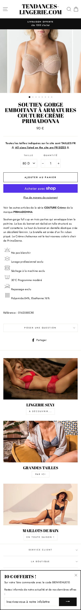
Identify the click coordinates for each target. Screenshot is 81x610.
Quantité (51, 155)
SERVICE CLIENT (40, 549)
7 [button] (49, 97)
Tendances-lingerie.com (40, 9)
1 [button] (30, 97)
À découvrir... (40, 411)
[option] (40, 23)
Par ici (40, 474)
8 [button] (52, 97)
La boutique (40, 561)
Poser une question (40, 327)
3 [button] (36, 97)
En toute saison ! (40, 537)
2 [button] (33, 97)
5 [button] (43, 97)
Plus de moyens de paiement (40, 197)
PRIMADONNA (23, 212)
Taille (28, 155)
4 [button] (39, 97)
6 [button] (46, 97)
